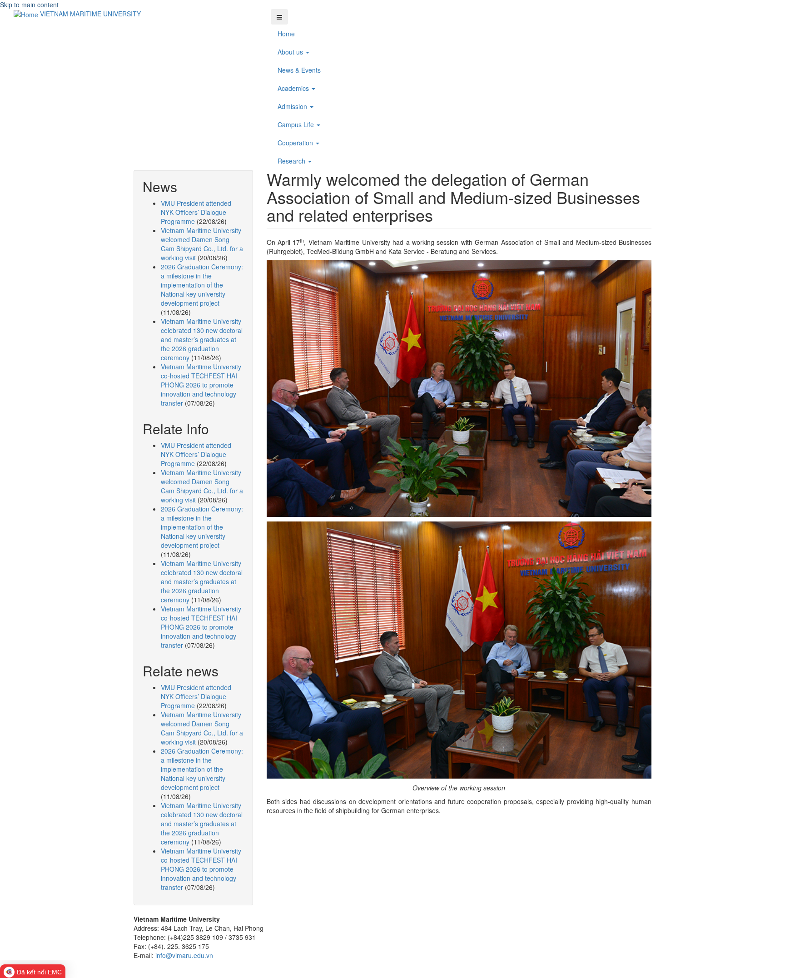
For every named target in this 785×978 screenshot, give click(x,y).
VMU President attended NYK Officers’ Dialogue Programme (196, 212)
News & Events (299, 69)
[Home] (27, 13)
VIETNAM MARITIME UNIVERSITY (90, 13)
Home (286, 33)
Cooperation (296, 142)
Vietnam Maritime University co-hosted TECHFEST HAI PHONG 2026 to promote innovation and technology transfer (201, 384)
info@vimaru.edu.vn (184, 955)
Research (292, 160)
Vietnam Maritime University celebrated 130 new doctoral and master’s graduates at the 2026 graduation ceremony (202, 339)
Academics (294, 88)
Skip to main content (29, 4)
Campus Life (297, 124)
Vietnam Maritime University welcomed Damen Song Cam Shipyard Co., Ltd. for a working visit (202, 244)
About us (291, 51)
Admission (293, 106)
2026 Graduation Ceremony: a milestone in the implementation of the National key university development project (202, 285)
